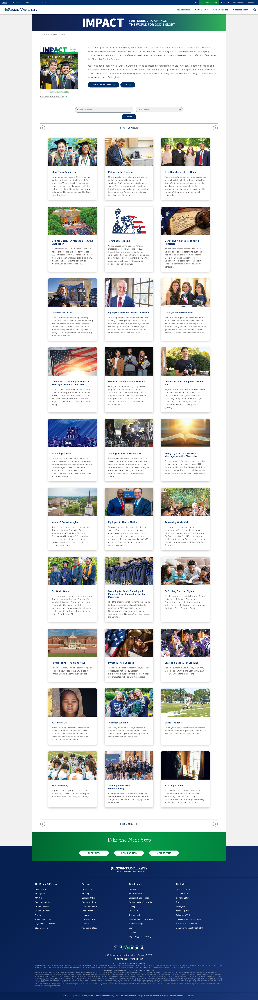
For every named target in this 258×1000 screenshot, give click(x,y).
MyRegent (252, 3)
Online (26, 3)
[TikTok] (142, 947)
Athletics (43, 3)
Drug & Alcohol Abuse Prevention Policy (153, 996)
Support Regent (240, 9)
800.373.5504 (238, 3)
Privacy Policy (87, 996)
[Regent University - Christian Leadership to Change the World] (129, 869)
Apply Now (225, 3)
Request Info (129, 853)
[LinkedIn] (131, 947)
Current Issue (201, 9)
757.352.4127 (136, 959)
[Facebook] (121, 947)
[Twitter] (116, 947)
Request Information (209, 3)
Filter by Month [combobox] (144, 110)
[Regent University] (21, 9)
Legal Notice (75, 996)
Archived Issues (220, 9)
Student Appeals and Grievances (182, 996)
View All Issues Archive (102, 85)
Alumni (53, 3)
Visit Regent (164, 853)
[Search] (254, 9)
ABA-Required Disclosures (126, 996)
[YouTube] (137, 947)
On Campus (15, 3)
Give (195, 3)
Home (4, 3)
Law (34, 3)
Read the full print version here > (52, 97)
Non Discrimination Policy (104, 996)
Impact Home (183, 9)
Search (129, 117)
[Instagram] (126, 947)
